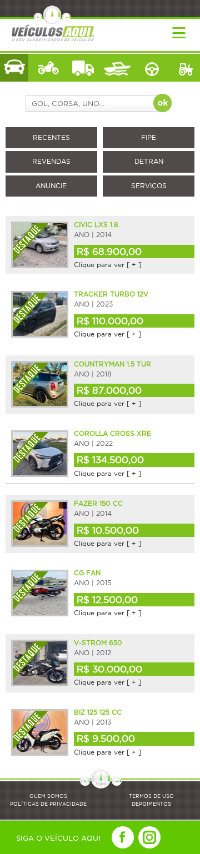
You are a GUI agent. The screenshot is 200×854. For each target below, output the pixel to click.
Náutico (117, 68)
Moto (48, 68)
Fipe (148, 137)
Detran (148, 161)
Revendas (51, 161)
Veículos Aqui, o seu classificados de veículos (55, 24)
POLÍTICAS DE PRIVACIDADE (48, 804)
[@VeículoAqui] (149, 837)
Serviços (149, 185)
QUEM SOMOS (48, 796)
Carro (14, 68)
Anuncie (51, 185)
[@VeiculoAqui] (123, 837)
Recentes (51, 137)
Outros (186, 68)
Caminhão (83, 68)
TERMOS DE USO (151, 796)
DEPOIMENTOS (151, 804)
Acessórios (151, 68)
